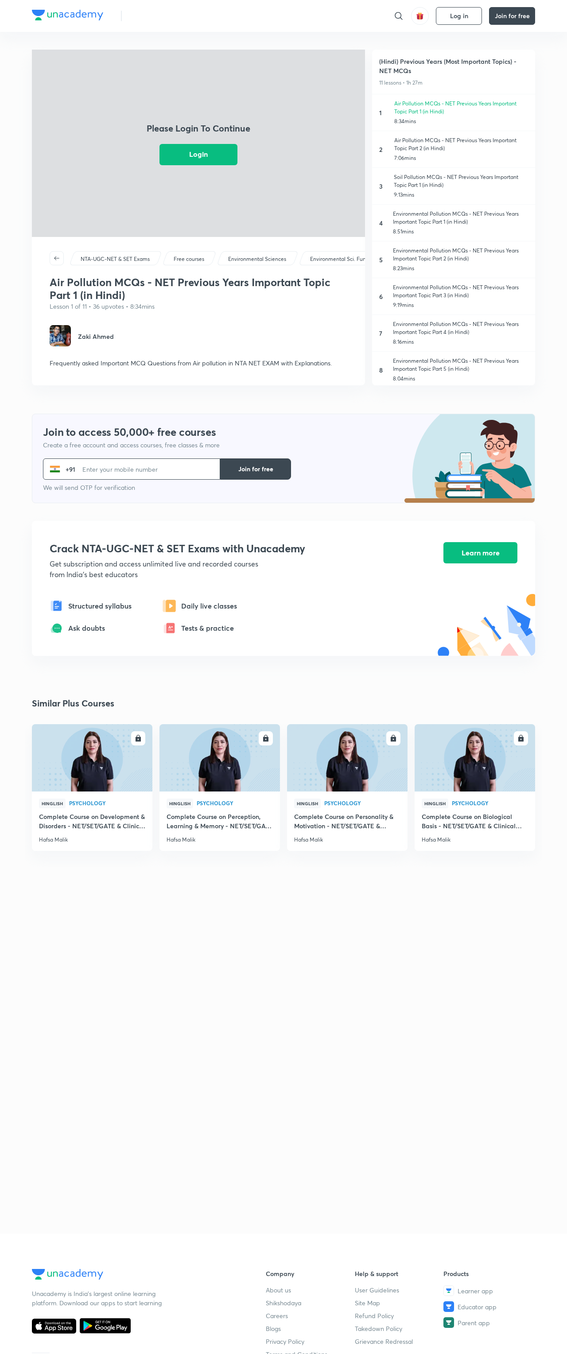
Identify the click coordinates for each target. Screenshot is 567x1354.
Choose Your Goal (168, 15)
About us (278, 1290)
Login (198, 154)
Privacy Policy (285, 1341)
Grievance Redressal (384, 1341)
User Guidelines (377, 1290)
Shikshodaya (283, 1303)
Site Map (367, 1303)
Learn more (481, 552)
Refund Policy (374, 1315)
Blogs (273, 1328)
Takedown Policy (378, 1328)
